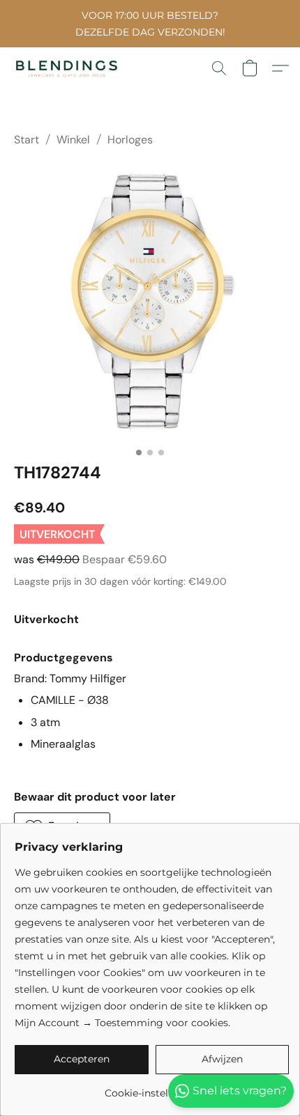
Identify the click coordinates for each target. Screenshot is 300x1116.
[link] (152, 1087)
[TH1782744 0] (150, 302)
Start (26, 139)
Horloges (130, 139)
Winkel (73, 139)
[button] (69, 68)
